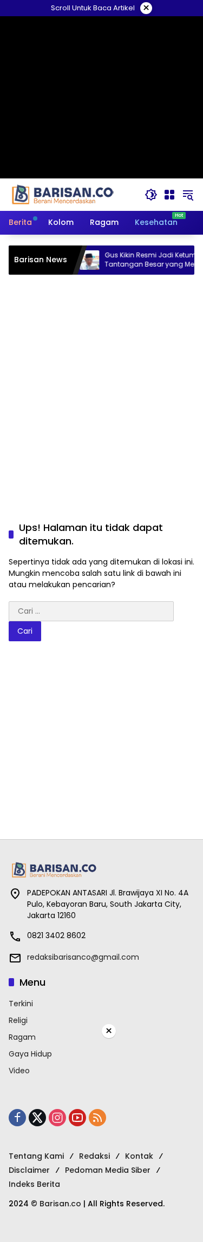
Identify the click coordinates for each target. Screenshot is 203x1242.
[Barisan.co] (63, 194)
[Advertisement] (101, 386)
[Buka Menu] (169, 194)
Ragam (22, 1037)
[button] (151, 194)
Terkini (21, 1003)
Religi (18, 1020)
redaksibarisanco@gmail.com (83, 957)
